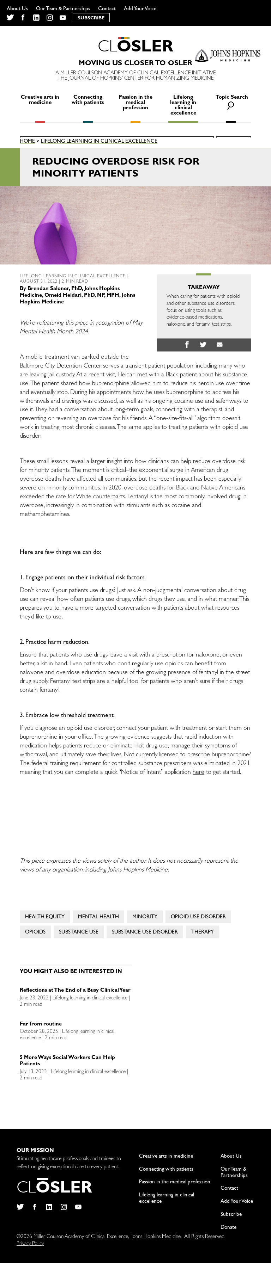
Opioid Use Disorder (198, 917)
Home (27, 142)
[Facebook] (23, 17)
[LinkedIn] (36, 17)
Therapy (202, 933)
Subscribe (231, 1215)
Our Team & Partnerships (63, 9)
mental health (98, 917)
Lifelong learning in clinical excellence (183, 105)
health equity (45, 917)
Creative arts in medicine (40, 100)
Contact (107, 9)
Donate (228, 1228)
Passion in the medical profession (135, 103)
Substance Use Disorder (145, 933)
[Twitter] (10, 17)
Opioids (35, 933)
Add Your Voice (140, 9)
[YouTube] (63, 17)
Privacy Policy (30, 1244)
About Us (17, 9)
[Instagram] (49, 17)
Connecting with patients (88, 100)
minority (144, 917)
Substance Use (78, 933)
